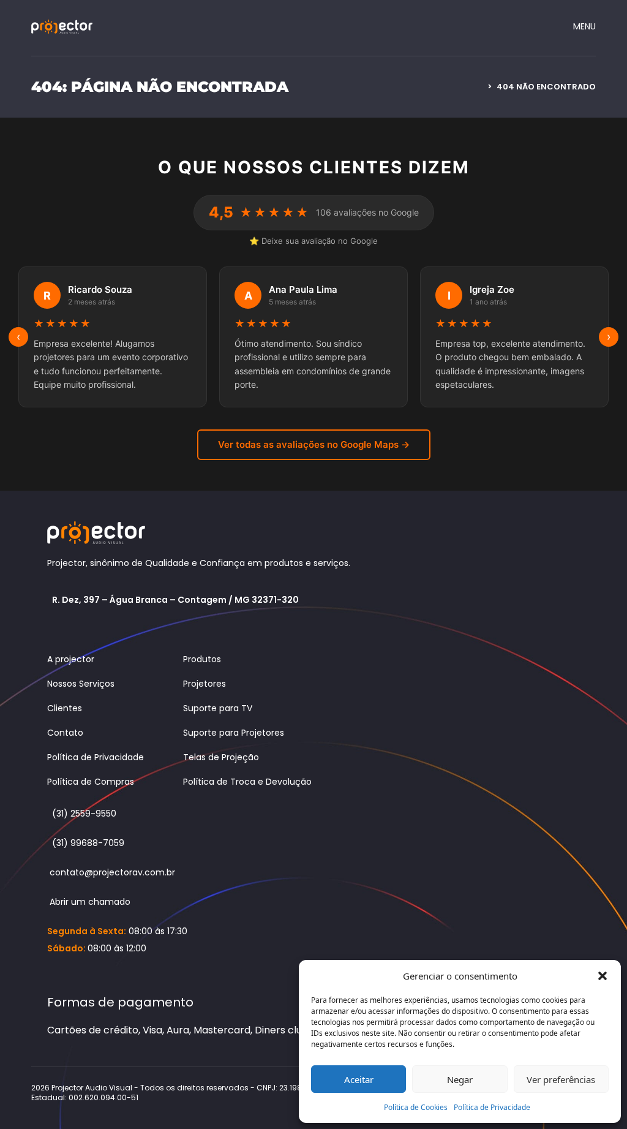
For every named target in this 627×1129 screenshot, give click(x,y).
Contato (65, 733)
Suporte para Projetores (233, 733)
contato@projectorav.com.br (112, 872)
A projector (70, 659)
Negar (460, 1079)
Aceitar (359, 1079)
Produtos (202, 659)
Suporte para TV (217, 708)
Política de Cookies (416, 1107)
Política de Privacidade (492, 1107)
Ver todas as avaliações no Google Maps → (314, 444)
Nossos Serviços (81, 684)
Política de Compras (90, 782)
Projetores (204, 684)
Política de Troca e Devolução (247, 782)
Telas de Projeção (221, 757)
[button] (602, 976)
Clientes (64, 708)
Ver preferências (561, 1079)
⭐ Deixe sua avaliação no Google (313, 241)
